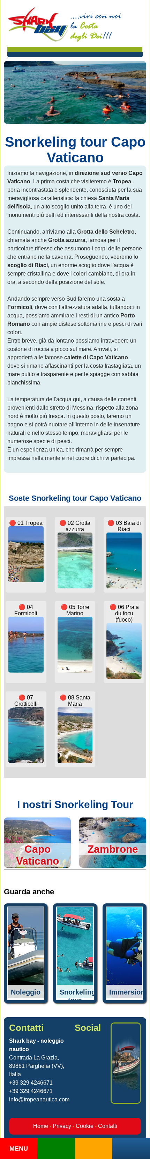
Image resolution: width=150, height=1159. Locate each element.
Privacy (62, 1126)
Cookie (84, 1126)
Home (40, 1126)
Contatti (107, 1126)
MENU (18, 1148)
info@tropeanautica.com (39, 1099)
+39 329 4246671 (31, 1083)
